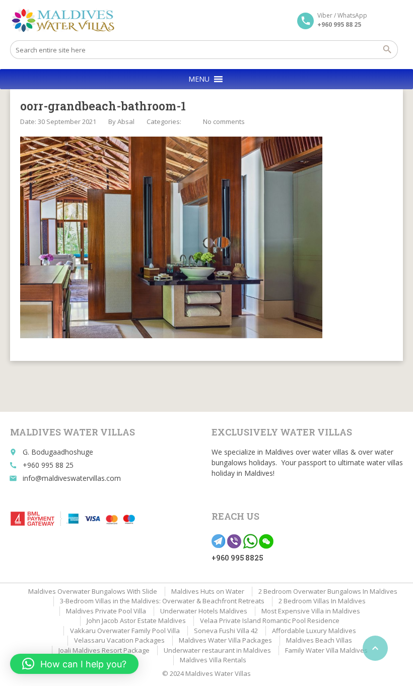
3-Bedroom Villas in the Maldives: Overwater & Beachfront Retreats (162, 600)
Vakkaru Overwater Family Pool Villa (125, 630)
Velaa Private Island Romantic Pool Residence (269, 620)
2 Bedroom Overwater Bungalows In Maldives (327, 591)
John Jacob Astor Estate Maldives (136, 620)
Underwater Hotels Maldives (203, 610)
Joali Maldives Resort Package (104, 650)
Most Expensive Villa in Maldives (310, 610)
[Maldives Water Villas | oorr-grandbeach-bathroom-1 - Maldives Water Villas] (66, 20)
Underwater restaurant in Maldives (217, 650)
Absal (125, 121)
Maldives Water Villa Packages (225, 640)
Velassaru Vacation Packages (119, 640)
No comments (224, 121)
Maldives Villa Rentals (213, 659)
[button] (199, 79)
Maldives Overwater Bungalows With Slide (92, 591)
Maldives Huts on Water (207, 591)
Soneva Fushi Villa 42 (226, 630)
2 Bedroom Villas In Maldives (322, 600)
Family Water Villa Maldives (326, 650)
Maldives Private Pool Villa (106, 610)
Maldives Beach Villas (319, 640)
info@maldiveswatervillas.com (72, 478)
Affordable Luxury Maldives (314, 630)
